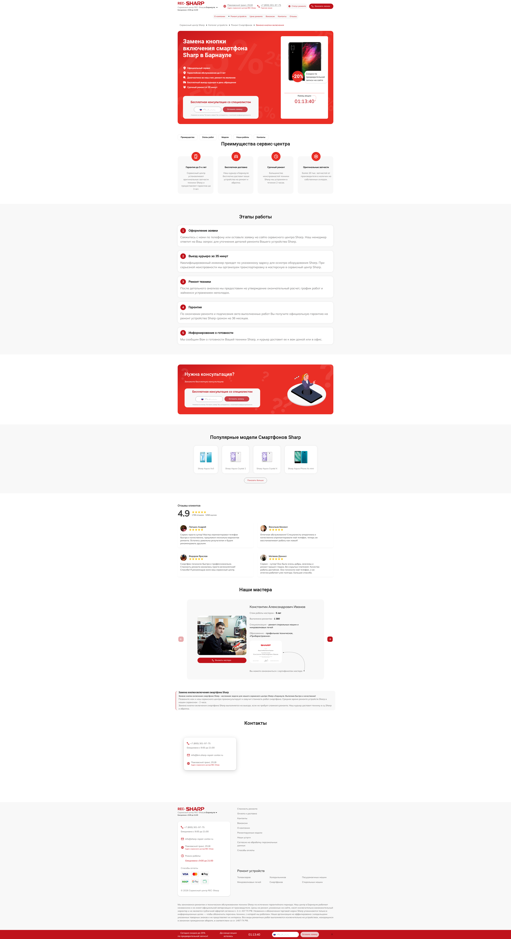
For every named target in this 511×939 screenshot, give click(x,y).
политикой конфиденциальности (240, 115)
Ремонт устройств (238, 16)
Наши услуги (244, 837)
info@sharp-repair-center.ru (199, 839)
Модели (225, 137)
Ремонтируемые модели (249, 832)
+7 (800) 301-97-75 (271, 5)
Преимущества (187, 137)
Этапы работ (208, 137)
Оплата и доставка (247, 813)
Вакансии (270, 16)
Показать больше (255, 480)
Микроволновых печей (249, 882)
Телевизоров (244, 877)
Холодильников (278, 877)
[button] (330, 639)
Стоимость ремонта (247, 808)
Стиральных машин (312, 882)
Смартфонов (276, 882)
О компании (219, 16)
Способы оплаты (245, 850)
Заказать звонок (322, 6)
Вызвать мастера (223, 660)
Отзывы (293, 16)
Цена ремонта (256, 16)
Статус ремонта (299, 6)
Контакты (282, 16)
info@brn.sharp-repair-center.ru (207, 755)
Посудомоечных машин (314, 877)
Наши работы (242, 137)
